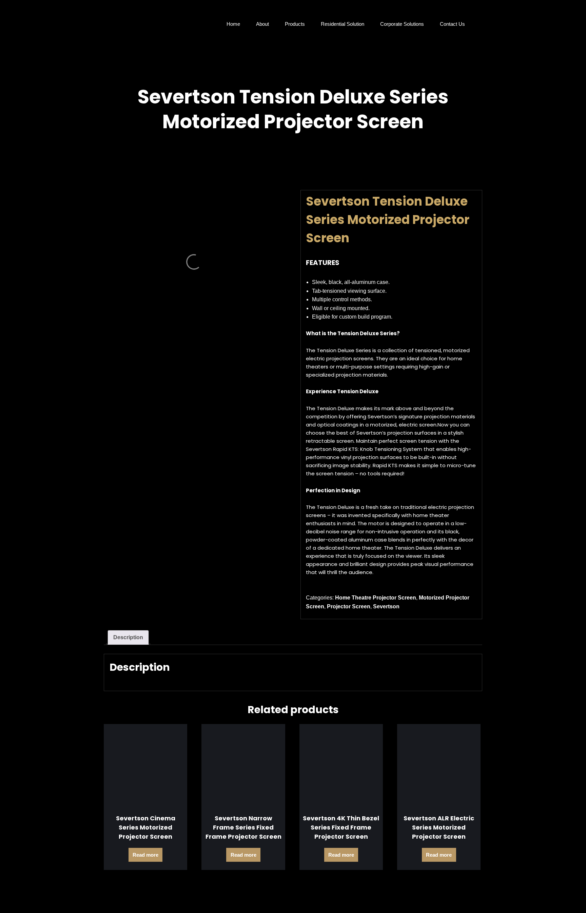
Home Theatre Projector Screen (375, 598)
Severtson (386, 606)
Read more (145, 855)
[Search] (477, 24)
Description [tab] (128, 637)
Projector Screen (348, 606)
